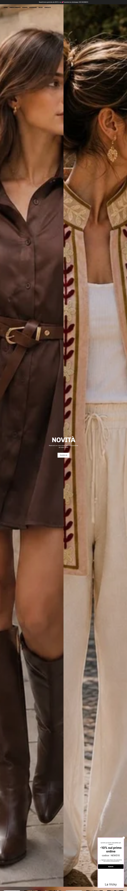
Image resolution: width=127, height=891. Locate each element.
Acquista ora (63, 455)
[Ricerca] (114, 7)
